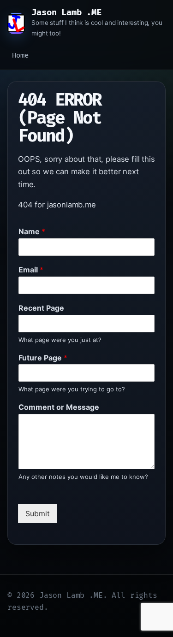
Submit (37, 513)
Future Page (42, 357)
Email (30, 269)
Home (20, 55)
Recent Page (41, 308)
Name (31, 231)
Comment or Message (58, 407)
